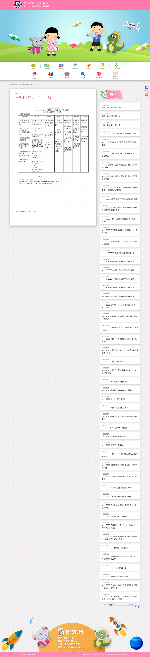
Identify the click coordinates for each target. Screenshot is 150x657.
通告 (16, 84)
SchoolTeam (31, 654)
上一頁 (106, 605)
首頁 (11, 84)
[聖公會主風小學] (31, 5)
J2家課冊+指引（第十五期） (26, 211)
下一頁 (137, 607)
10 (139, 605)
